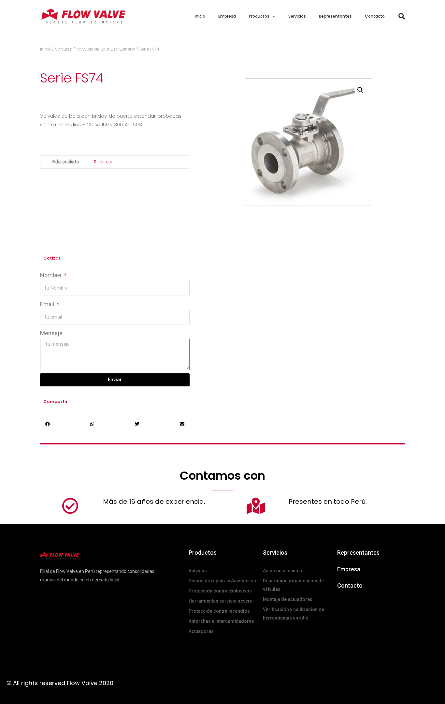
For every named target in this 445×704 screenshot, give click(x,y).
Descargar (102, 161)
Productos (259, 16)
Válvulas (63, 49)
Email (47, 304)
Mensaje (51, 333)
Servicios (297, 16)
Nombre (51, 275)
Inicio (200, 16)
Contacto (375, 16)
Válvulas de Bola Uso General (105, 49)
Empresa (227, 16)
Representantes (335, 16)
